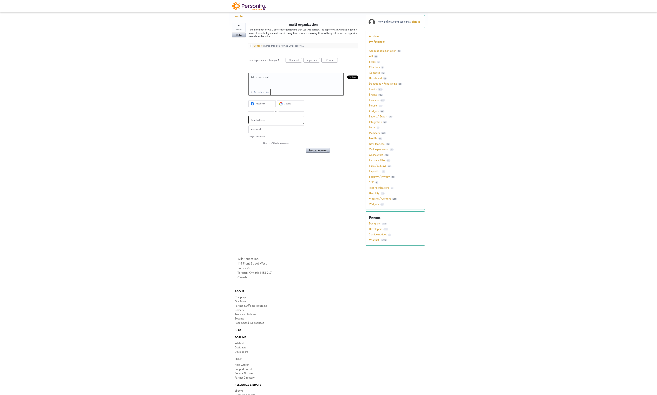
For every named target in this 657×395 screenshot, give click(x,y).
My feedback (377, 41)
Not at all (295, 60)
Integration (375, 122)
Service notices (378, 234)
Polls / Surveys (377, 165)
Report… (299, 45)
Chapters (374, 67)
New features (376, 144)
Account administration (382, 50)
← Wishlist (237, 16)
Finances (374, 100)
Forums (373, 105)
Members (374, 133)
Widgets (374, 204)
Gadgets (374, 111)
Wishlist (374, 240)
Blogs (372, 61)
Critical (332, 60)
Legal (372, 127)
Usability (374, 193)
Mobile (373, 138)
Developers (376, 229)
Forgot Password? (257, 136)
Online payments (379, 149)
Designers (375, 223)
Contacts (374, 72)
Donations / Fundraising (383, 83)
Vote (239, 35)
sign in (416, 21)
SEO (371, 182)
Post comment (318, 150)
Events (373, 94)
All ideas (374, 36)
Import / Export (378, 116)
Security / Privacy (379, 176)
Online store (376, 154)
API (371, 56)
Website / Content (380, 198)
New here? (276, 143)
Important (313, 60)
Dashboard (375, 78)
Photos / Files (377, 160)
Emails (373, 89)
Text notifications (379, 187)
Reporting (375, 171)
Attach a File (261, 92)
